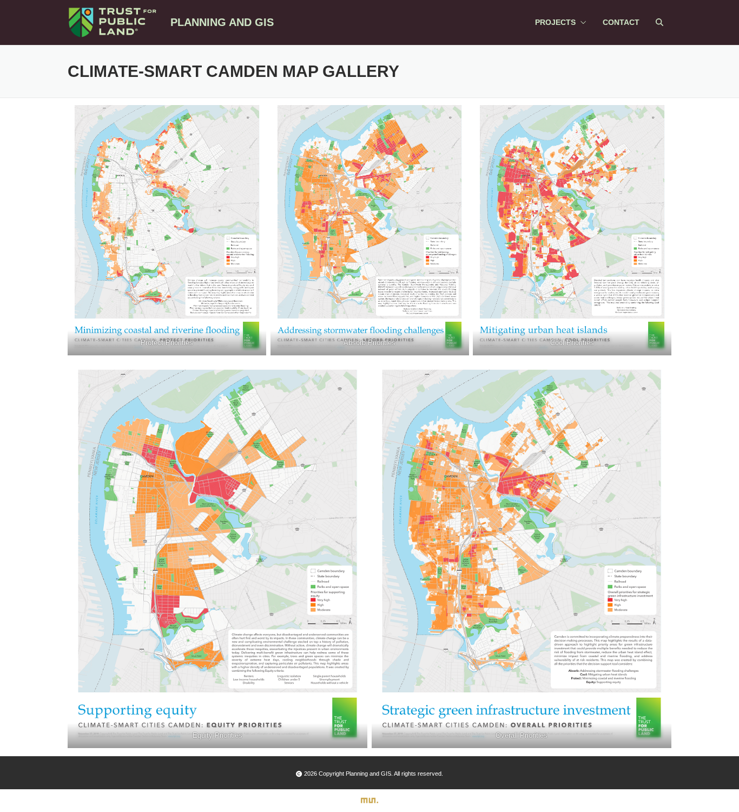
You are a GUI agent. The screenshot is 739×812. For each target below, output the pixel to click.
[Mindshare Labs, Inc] (369, 801)
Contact (621, 22)
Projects (555, 22)
